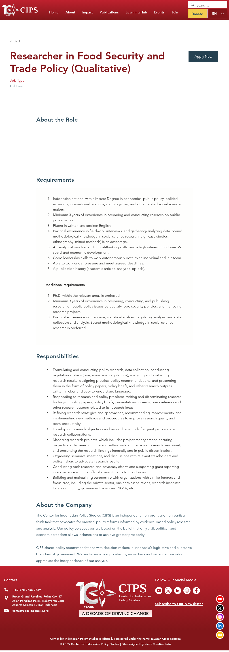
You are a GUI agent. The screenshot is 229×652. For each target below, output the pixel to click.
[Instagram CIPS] (220, 617)
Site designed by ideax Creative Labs (146, 644)
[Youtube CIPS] (220, 599)
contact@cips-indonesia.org (30, 610)
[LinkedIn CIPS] (220, 626)
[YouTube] (158, 590)
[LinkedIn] (177, 590)
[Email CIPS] (220, 635)
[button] (109, 12)
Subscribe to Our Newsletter (179, 604)
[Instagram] (187, 590)
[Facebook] (196, 590)
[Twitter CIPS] (220, 608)
